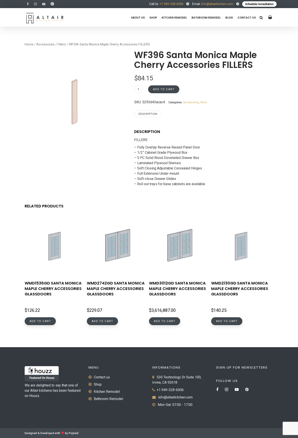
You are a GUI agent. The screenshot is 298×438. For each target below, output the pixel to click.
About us (138, 17)
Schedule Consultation (259, 4)
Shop (153, 17)
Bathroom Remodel (206, 17)
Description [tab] (148, 114)
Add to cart (164, 89)
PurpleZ (74, 433)
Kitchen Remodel (174, 17)
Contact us (247, 17)
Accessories (45, 44)
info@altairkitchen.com (216, 4)
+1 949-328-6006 (171, 4)
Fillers (62, 44)
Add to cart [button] (40, 321)
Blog (229, 17)
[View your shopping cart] (270, 17)
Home (29, 44)
